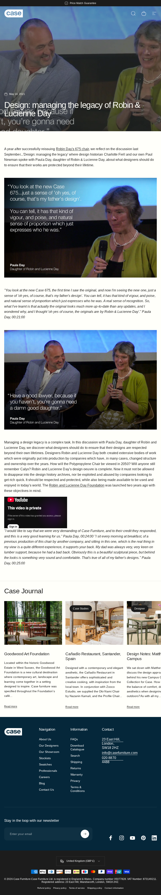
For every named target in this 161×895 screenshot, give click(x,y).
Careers (44, 777)
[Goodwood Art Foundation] (33, 623)
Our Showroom (49, 751)
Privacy (75, 780)
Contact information (114, 888)
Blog (42, 783)
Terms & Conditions (77, 789)
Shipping (76, 762)
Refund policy (44, 888)
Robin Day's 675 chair (72, 149)
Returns (75, 768)
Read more (10, 706)
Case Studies (80, 608)
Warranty (76, 774)
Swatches (45, 764)
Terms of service (77, 888)
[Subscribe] (85, 834)
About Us (45, 739)
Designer (139, 608)
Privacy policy (59, 888)
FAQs (74, 739)
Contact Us (46, 789)
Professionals (48, 770)
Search (75, 755)
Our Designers (48, 745)
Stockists (45, 758)
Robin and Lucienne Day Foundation (76, 485)
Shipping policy (94, 888)
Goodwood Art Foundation (26, 654)
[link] (112, 743)
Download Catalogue (77, 747)
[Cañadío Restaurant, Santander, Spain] (94, 623)
